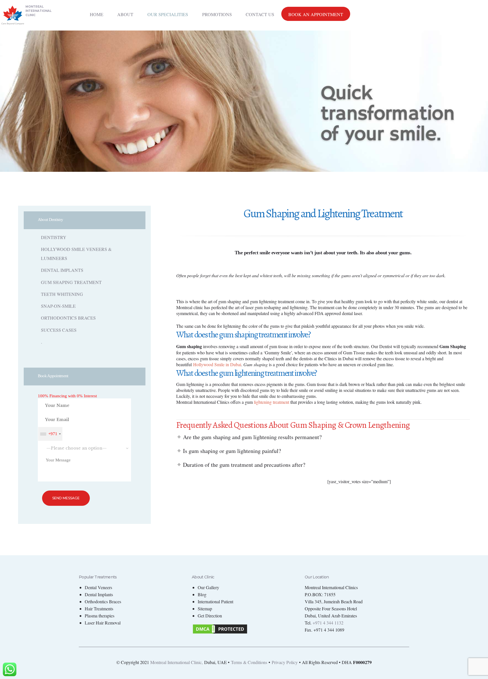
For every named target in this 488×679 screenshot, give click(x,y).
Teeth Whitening (62, 294)
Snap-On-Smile (58, 306)
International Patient (215, 601)
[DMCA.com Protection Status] (220, 627)
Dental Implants (62, 270)
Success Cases (59, 330)
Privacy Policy (285, 662)
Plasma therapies (99, 616)
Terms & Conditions (249, 662)
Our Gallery (208, 587)
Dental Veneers (98, 587)
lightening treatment (271, 402)
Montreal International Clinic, (176, 662)
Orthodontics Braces (68, 318)
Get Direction (210, 616)
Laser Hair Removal (103, 623)
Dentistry (53, 237)
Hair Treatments (99, 608)
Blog (202, 594)
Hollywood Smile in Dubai (217, 364)
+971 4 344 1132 (328, 623)
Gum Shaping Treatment (71, 282)
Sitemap (205, 608)
